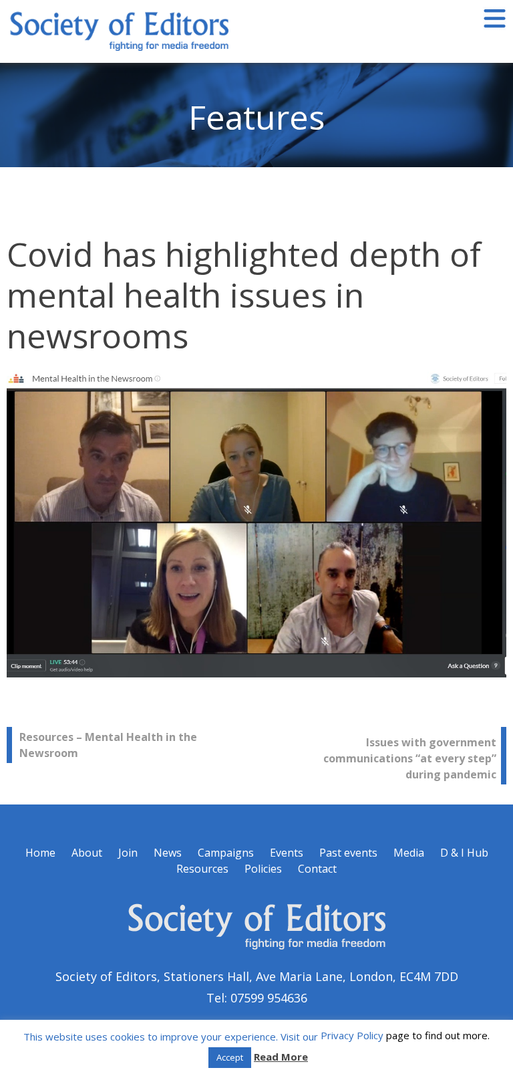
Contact (317, 868)
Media (408, 852)
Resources (202, 868)
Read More (281, 1056)
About (86, 852)
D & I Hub (464, 852)
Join (128, 852)
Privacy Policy (352, 1035)
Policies (263, 868)
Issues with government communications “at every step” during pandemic (409, 758)
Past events (348, 852)
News (168, 852)
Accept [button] (229, 1057)
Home (40, 852)
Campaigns (226, 852)
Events (286, 852)
